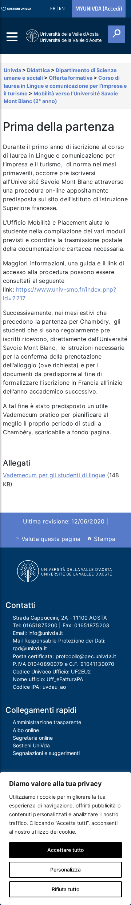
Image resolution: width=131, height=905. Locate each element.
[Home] (33, 35)
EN (61, 8)
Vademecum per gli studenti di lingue (54, 475)
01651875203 (91, 625)
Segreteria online (33, 738)
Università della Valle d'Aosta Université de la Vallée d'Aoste (71, 37)
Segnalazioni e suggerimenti (46, 753)
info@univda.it (45, 633)
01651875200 (40, 625)
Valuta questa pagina (50, 538)
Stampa (104, 538)
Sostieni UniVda (31, 745)
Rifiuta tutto (65, 889)
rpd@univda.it (30, 648)
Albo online (26, 730)
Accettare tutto (65, 850)
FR (53, 8)
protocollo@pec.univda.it (86, 656)
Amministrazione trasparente (47, 722)
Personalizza (65, 869)
